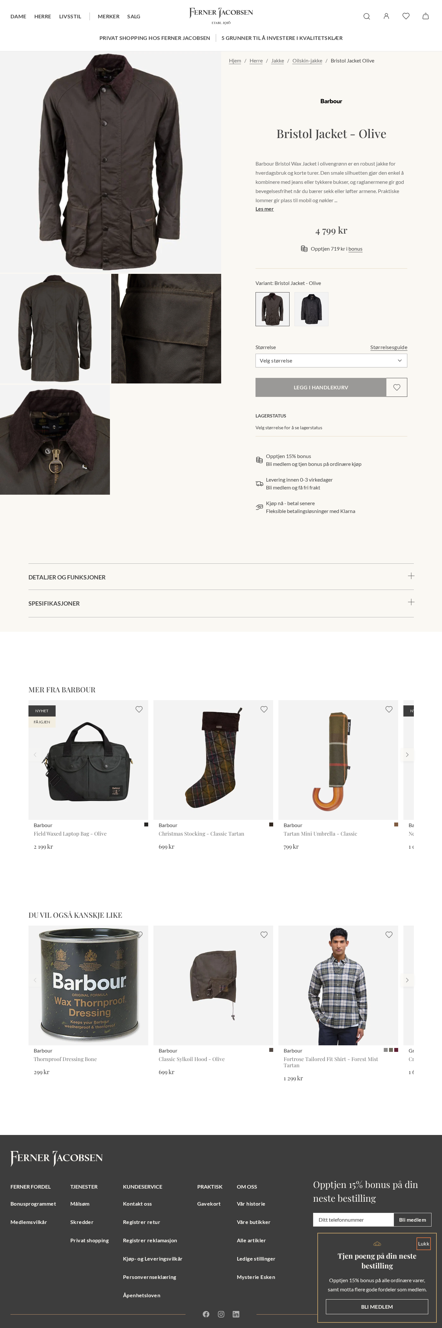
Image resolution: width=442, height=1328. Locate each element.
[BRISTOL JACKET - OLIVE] (273, 309)
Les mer (265, 208)
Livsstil (70, 16)
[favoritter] (406, 16)
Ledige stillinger (256, 1258)
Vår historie (251, 1203)
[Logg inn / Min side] (386, 16)
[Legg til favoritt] (397, 387)
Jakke (277, 60)
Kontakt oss (137, 1203)
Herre (42, 16)
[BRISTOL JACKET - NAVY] (311, 309)
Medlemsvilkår (28, 1222)
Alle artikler (251, 1240)
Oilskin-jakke (307, 60)
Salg (134, 16)
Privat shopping (89, 1240)
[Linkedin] (236, 1314)
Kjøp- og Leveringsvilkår (153, 1258)
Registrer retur (141, 1222)
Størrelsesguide (388, 347)
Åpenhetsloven (141, 1295)
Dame (18, 16)
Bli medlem (412, 1219)
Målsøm (79, 1203)
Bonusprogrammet (33, 1203)
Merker (108, 16)
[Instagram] (221, 1314)
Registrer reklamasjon (150, 1240)
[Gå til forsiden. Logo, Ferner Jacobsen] (221, 16)
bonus (355, 248)
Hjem (235, 60)
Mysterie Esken (256, 1277)
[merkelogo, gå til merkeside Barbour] (331, 101)
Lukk (424, 1243)
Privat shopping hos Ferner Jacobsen (154, 38)
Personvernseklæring (149, 1277)
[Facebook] (206, 1314)
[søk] (367, 16)
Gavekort (209, 1203)
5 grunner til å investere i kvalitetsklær (282, 38)
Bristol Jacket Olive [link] (352, 60)
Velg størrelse (276, 360)
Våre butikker (254, 1222)
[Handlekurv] (426, 16)
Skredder (82, 1222)
